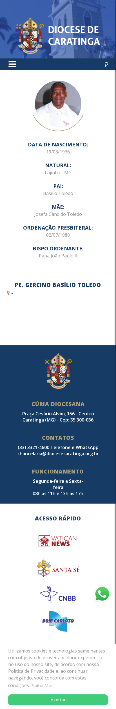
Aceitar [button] (58, 699)
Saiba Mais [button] (43, 686)
